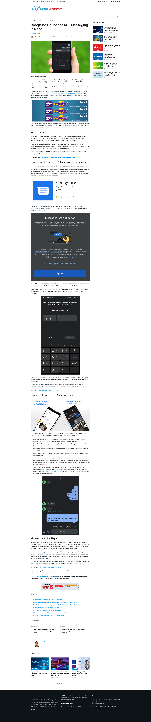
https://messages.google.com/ (50, 472)
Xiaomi (46, 1)
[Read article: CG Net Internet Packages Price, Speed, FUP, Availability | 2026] (98, 74)
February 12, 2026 (109, 68)
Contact (81, 16)
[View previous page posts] (105, 80)
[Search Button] (117, 16)
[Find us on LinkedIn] (119, 1)
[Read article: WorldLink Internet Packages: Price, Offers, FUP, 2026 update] (98, 56)
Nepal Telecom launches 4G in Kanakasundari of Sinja (47, 607)
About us (64, 1)
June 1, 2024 (48, 37)
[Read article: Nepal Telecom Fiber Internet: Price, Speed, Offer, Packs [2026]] (98, 38)
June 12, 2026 (108, 59)
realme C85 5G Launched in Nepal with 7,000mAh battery (48, 600)
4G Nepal (75, 668)
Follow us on (35, 33)
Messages (34, 209)
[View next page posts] (108, 80)
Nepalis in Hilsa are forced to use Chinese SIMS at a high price (39, 673)
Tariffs (59, 1)
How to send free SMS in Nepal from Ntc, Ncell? (47, 390)
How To (63, 16)
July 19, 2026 (75, 677)
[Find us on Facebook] (111, 1)
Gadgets (55, 16)
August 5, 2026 (108, 41)
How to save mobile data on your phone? (50, 567)
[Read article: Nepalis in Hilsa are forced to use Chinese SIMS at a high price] (40, 663)
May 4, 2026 (107, 77)
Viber (56, 577)
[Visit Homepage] (47, 8)
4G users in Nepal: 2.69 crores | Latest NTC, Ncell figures (79, 673)
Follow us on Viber (67, 696)
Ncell (34, 1)
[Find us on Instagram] (115, 1)
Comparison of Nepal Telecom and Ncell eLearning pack (58, 157)
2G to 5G (51, 1)
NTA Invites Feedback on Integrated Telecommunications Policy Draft (52, 613)
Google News (48, 577)
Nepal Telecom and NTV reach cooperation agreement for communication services (55, 602)
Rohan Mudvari (39, 37)
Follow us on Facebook (37, 577)
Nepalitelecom (37, 717)
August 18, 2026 (108, 32)
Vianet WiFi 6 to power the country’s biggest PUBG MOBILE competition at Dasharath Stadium (58, 605)
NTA (56, 1)
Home (35, 16)
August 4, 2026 (108, 50)
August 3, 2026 (34, 677)
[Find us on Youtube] (117, 1)
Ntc (31, 1)
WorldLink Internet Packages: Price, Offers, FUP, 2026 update (111, 55)
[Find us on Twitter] (113, 1)
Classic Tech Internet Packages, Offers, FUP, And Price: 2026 (111, 64)
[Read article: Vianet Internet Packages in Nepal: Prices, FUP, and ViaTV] (98, 47)
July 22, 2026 (55, 677)
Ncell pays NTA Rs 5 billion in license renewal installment (48, 615)
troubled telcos (48, 554)
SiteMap (33, 710)
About (89, 16)
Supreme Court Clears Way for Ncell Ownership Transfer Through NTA (60, 673)
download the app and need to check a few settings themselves (61, 94)
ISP (54, 1)
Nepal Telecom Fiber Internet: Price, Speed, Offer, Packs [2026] (111, 37)
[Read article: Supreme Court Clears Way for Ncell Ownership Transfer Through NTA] (60, 663)
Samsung (38, 1)
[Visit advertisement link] (60, 104)
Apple (42, 1)
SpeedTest (72, 16)
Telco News (36, 21)
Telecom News (44, 16)
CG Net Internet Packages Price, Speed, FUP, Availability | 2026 (112, 73)
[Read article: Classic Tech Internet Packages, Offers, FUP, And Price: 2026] (98, 65)
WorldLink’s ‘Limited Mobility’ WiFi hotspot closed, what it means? (111, 28)
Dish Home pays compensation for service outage (47, 610)
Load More (60, 683)
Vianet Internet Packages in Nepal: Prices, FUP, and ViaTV (112, 46)
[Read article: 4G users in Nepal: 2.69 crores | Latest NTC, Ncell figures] (81, 663)
